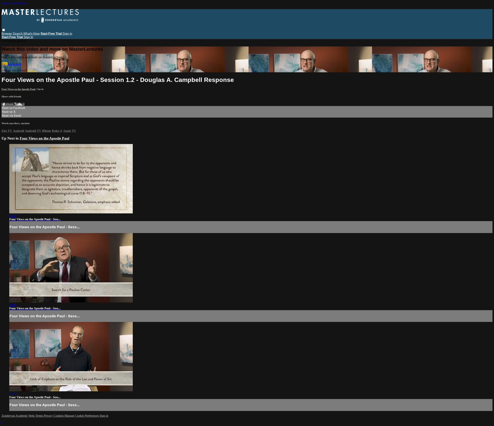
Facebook (8, 104)
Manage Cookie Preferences (82, 415)
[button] (3, 30)
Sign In (28, 37)
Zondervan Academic (15, 415)
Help (32, 415)
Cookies (59, 415)
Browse (7, 33)
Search (18, 33)
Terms (39, 415)
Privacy (49, 415)
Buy (5, 64)
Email (21, 104)
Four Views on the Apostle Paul (19, 89)
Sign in (67, 33)
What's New (31, 33)
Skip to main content (14, 3)
